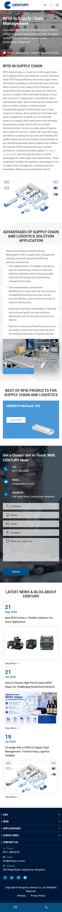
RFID (6, 821)
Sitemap (21, 895)
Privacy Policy (38, 895)
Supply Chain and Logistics (45, 52)
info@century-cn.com (23, 483)
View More (12, 663)
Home (10, 52)
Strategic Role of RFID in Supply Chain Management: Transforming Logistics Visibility (27, 751)
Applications (22, 52)
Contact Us (10, 842)
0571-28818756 (20, 471)
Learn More (16, 420)
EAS (5, 814)
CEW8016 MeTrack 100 (23, 406)
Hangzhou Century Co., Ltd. (32, 887)
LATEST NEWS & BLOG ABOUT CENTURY (31, 594)
